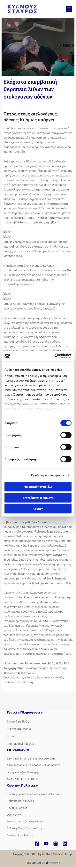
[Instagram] (55, 843)
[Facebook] (36, 843)
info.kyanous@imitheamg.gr (23, 772)
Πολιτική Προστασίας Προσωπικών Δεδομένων (34, 794)
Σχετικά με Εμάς (18, 721)
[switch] (66, 435)
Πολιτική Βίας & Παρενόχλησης (25, 828)
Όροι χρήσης (14, 814)
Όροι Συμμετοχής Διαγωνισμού (25, 821)
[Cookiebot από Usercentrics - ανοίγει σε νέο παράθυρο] (55, 355)
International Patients (20, 743)
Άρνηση (38, 508)
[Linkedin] (65, 843)
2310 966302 (34, 765)
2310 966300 (53, 765)
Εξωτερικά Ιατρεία (19, 729)
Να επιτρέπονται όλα (38, 486)
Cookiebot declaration (20, 835)
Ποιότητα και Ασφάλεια (20, 800)
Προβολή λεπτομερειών (47, 475)
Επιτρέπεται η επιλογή (38, 497)
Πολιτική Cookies (17, 807)
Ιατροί (11, 736)
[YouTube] (46, 843)
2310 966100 (14, 765)
